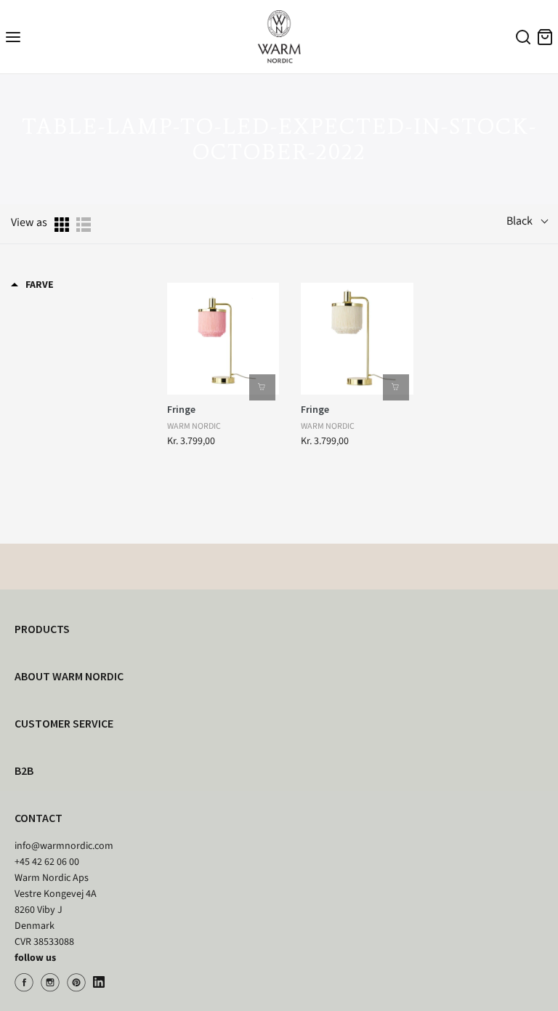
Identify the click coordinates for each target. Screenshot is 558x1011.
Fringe (181, 409)
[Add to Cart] (262, 387)
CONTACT (38, 817)
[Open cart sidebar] (545, 37)
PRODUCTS (42, 628)
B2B (24, 770)
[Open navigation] (13, 37)
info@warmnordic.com (64, 846)
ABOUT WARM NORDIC (69, 676)
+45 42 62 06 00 (47, 862)
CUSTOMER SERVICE (64, 723)
